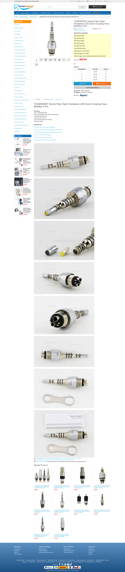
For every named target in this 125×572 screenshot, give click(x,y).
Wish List (91, 552)
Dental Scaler (18, 31)
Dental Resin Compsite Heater (22, 100)
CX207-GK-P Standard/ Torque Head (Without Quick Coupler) (48, 129)
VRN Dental (69, 562)
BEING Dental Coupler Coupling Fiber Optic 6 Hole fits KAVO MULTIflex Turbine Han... (41, 535)
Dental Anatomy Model (20, 81)
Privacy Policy (17, 549)
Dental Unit (17, 24)
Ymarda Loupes (40, 562)
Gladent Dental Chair (79, 562)
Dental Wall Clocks (19, 106)
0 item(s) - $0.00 (98, 6)
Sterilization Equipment (46, 13)
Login (75, 1)
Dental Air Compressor (20, 84)
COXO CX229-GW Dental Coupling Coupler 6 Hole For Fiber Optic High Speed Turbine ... (102, 486)
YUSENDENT (80, 28)
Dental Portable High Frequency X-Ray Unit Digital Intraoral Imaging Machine (27, 200)
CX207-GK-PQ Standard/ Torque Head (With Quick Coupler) (48, 132)
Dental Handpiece (25, 13)
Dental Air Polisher (19, 68)
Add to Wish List (102, 83)
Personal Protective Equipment (22, 125)
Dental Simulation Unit (20, 93)
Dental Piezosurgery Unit (20, 112)
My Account (91, 549)
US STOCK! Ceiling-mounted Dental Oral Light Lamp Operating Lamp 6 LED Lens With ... (27, 141)
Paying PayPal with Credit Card (46, 552)
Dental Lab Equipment (58, 13)
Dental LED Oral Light (20, 65)
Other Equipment (18, 128)
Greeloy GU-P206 (63, 560)
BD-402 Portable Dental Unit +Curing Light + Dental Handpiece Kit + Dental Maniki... (27, 171)
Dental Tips (17, 87)
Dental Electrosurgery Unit (21, 119)
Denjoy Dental (32, 562)
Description (38, 99)
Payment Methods (43, 550)
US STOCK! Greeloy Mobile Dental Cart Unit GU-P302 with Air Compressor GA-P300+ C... (27, 191)
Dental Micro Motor (19, 46)
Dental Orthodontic (19, 97)
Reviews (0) (58, 99)
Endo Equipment (35, 13)
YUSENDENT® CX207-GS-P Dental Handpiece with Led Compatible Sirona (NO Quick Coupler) (59, 458)
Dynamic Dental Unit (30, 560)
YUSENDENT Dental (52, 560)
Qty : (75, 63)
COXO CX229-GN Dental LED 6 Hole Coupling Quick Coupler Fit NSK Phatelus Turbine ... (61, 535)
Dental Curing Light (19, 40)
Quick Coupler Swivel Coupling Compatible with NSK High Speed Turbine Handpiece (82, 511)
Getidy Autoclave (20, 560)
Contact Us (16, 550)
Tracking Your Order (68, 552)
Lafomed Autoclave (80, 560)
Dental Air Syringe (19, 75)
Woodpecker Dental (99, 560)
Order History (92, 550)
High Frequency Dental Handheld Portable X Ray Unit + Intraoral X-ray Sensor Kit (27, 210)
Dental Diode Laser (19, 122)
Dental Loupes (18, 43)
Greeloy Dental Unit (41, 560)
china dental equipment (41, 461)
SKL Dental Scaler (50, 562)
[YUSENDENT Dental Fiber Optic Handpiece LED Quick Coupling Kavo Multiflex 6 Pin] (36, 60)
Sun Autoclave (90, 560)
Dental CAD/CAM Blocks (85, 13)
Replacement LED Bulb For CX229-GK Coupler (45, 140)
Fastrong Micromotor (90, 562)
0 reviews (76, 30)
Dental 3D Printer (19, 103)
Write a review (82, 30)
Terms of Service (18, 554)
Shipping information (48, 99)
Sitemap (91, 554)
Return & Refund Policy (69, 550)
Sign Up (71, 1)
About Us (16, 552)
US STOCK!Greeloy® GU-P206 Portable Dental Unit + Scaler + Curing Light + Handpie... (27, 152)
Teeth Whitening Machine (20, 56)
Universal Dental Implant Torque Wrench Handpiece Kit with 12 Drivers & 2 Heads (27, 161)
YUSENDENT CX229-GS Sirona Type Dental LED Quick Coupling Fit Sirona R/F (55, 460)
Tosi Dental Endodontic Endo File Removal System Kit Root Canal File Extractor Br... (27, 181)
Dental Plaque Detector (20, 53)
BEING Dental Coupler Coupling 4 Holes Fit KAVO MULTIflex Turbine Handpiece (102, 511)
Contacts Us (97, 13)
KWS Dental (99, 562)
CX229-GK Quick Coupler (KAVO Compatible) (44, 127)
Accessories (17, 131)
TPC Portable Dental (60, 562)
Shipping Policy (42, 549)
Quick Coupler (33, 16)
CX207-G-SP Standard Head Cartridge (43, 137)
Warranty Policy (67, 549)
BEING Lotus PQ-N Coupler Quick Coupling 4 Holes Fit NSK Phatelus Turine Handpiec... (82, 486)
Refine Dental (72, 560)
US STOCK (75, 13)
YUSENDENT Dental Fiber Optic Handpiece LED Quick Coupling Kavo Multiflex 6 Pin (61, 511)
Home (17, 13)
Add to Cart (83, 83)
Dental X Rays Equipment (20, 78)
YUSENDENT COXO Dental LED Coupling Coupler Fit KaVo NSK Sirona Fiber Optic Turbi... (41, 486)
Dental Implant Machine (20, 71)
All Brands (68, 13)
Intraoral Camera (18, 37)
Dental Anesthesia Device (21, 115)
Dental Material (18, 90)
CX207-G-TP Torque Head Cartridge (42, 134)
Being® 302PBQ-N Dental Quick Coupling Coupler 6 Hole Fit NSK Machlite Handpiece (62, 486)
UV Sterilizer (17, 34)
